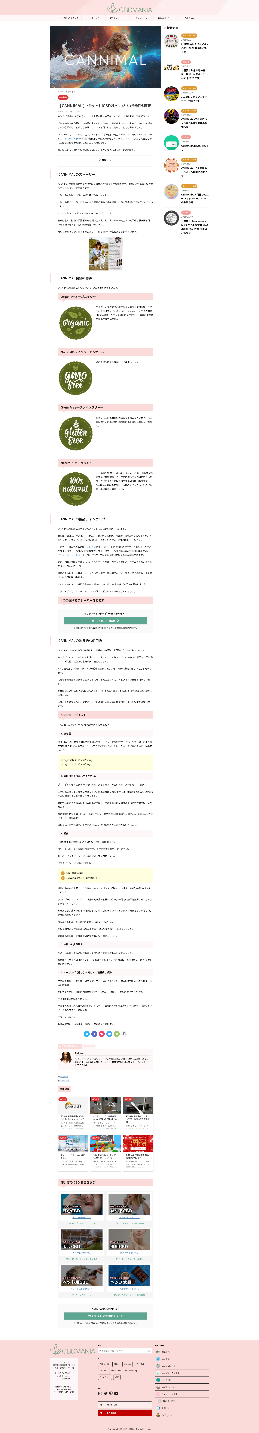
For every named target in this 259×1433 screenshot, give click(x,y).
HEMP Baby (141, 1364)
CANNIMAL (65, 1080)
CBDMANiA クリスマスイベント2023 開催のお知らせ (195, 47)
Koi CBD (103, 1370)
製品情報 (64, 1076)
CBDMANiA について (69, 18)
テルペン (91, 547)
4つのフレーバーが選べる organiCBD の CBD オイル (105, 1117)
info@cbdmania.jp (64, 1376)
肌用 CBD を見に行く (129, 1253)
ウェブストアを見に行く (103, 1316)
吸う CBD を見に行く (82, 1253)
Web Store (189, 18)
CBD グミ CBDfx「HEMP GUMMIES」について (104, 1156)
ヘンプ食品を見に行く (129, 1289)
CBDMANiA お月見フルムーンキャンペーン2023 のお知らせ (195, 198)
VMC (117, 1377)
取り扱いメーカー (117, 18)
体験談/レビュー (165, 18)
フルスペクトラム (71, 138)
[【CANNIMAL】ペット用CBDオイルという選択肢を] (109, 1034)
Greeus (127, 1364)
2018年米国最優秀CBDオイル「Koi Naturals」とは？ (73, 1117)
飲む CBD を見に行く (82, 1217)
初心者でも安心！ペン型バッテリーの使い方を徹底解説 (137, 1119)
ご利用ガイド (93, 18)
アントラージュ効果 (70, 555)
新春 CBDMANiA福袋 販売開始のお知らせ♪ (137, 1156)
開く (109, 159)
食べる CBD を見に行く (129, 1217)
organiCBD (116, 1370)
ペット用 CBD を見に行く (82, 1289)
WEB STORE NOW (104, 621)
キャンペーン (141, 18)
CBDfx (116, 1364)
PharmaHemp (131, 1370)
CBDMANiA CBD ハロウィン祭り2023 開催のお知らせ (194, 123)
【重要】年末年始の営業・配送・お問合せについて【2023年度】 (194, 74)
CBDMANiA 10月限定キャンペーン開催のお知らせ (194, 172)
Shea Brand (105, 1377)
